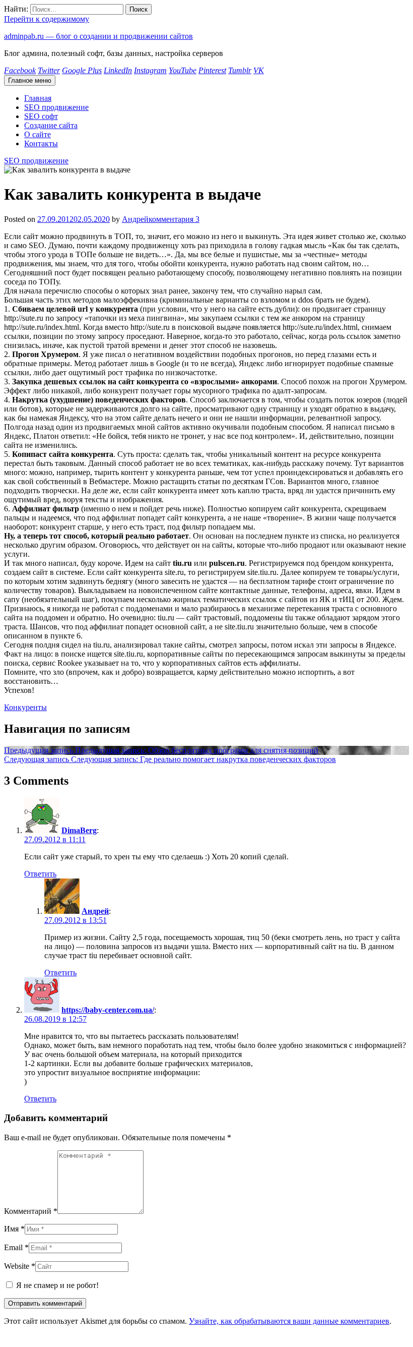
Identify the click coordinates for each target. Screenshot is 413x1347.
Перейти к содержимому (46, 19)
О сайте (37, 134)
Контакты (41, 143)
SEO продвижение (56, 107)
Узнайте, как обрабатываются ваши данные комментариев (289, 1321)
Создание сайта (51, 125)
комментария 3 (174, 219)
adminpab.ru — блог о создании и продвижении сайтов (98, 36)
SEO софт (41, 116)
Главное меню (29, 80)
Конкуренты (25, 707)
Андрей (135, 219)
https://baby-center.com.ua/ (107, 1010)
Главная (37, 98)
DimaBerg (79, 830)
